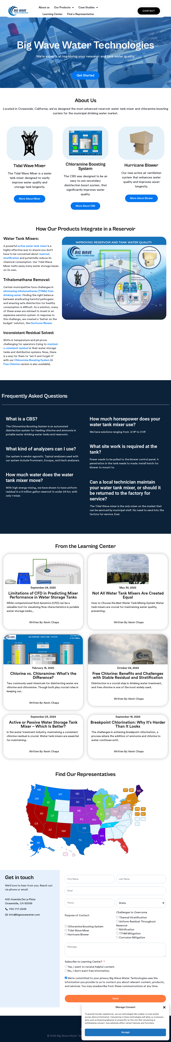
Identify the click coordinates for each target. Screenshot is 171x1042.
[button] (164, 1007)
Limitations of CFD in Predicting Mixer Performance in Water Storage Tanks (43, 595)
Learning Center (52, 14)
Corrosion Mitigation (132, 937)
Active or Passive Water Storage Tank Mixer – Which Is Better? (43, 724)
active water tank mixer (32, 246)
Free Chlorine (11, 364)
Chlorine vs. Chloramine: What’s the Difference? (43, 676)
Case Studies (86, 7)
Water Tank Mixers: (21, 239)
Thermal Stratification (133, 917)
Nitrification (126, 929)
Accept (125, 1032)
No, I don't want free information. (89, 971)
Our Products (62, 7)
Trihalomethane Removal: (26, 280)
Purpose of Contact (77, 915)
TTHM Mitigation (130, 933)
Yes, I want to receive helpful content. (91, 967)
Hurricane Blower (41, 323)
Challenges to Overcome (131, 912)
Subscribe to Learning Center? (84, 961)
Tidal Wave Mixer (78, 930)
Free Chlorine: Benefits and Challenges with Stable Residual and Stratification (127, 676)
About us (44, 7)
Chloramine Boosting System (32, 360)
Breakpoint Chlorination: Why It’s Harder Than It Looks (128, 724)
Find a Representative (80, 14)
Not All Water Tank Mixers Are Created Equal (128, 595)
